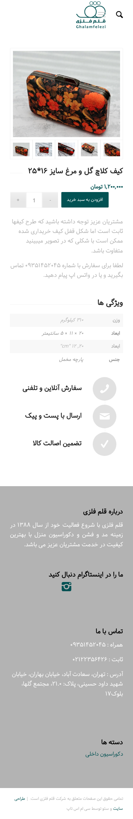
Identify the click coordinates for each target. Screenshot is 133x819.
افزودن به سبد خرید (85, 199)
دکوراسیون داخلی (104, 754)
